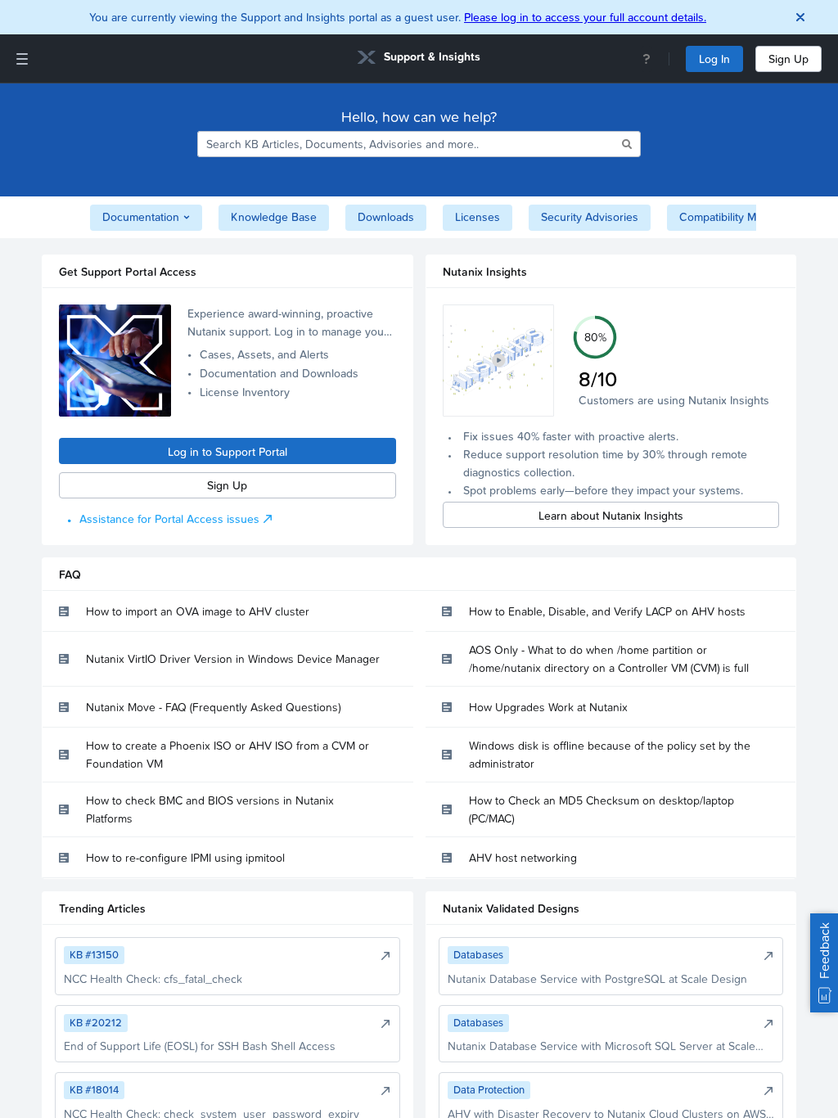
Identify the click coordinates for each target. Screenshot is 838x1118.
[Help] (646, 59)
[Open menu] (22, 59)
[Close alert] (800, 17)
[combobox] (408, 144)
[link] (419, 59)
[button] (499, 360)
